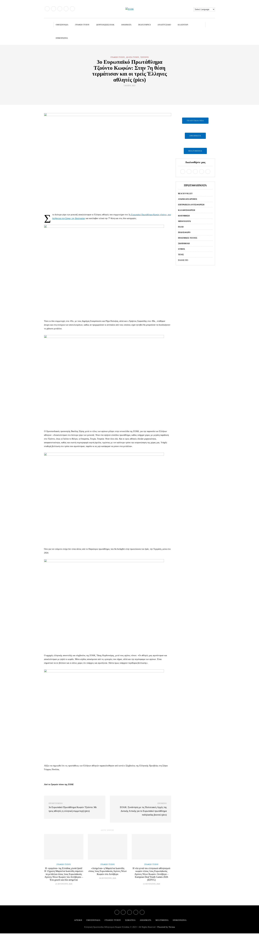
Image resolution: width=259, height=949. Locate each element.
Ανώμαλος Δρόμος (187, 199)
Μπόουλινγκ (184, 221)
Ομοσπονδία (62, 25)
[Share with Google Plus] (131, 92)
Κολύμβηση (184, 216)
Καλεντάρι (183, 25)
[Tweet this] (128, 92)
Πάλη (180, 227)
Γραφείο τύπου (82, 25)
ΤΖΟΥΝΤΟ (144, 57)
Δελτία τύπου (132, 57)
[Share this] (124, 92)
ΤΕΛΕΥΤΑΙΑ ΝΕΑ (195, 120)
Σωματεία (130, 920)
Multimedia (162, 920)
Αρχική (78, 920)
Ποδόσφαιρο (184, 232)
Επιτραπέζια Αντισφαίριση (191, 205)
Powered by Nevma (166, 927)
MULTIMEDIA (195, 151)
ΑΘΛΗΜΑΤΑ (195, 136)
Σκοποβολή (184, 243)
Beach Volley (185, 194)
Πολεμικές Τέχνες (187, 238)
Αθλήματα (126, 25)
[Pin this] (135, 92)
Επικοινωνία (62, 38)
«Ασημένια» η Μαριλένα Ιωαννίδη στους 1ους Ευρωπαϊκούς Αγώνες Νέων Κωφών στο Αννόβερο (107, 871)
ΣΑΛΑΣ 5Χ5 (183, 260)
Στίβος (181, 249)
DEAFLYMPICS (144, 25)
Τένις (181, 255)
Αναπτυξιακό (164, 25)
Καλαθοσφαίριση (186, 210)
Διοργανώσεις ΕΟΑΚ (105, 25)
